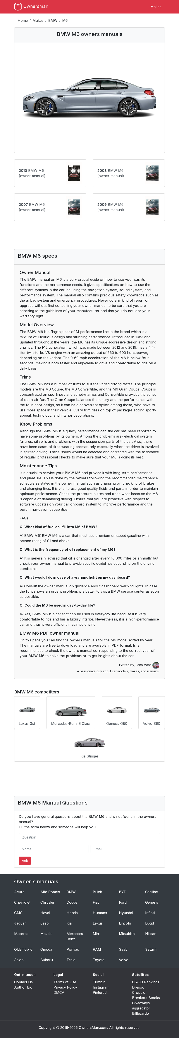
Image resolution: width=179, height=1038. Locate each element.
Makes (155, 7)
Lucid (149, 923)
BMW (52, 20)
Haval (45, 913)
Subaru (46, 960)
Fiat (96, 902)
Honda (72, 913)
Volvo (123, 960)
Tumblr (99, 982)
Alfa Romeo (50, 892)
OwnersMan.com (93, 1027)
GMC (18, 913)
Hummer (100, 913)
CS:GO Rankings (145, 982)
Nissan (150, 933)
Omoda (46, 949)
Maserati (21, 933)
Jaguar (20, 923)
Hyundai (126, 913)
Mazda (46, 933)
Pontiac (73, 949)
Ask (25, 861)
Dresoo (138, 987)
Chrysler (47, 902)
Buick (97, 892)
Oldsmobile (23, 949)
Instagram (101, 987)
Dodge (72, 902)
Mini (96, 933)
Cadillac (151, 892)
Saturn (151, 949)
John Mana (144, 665)
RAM (97, 949)
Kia (69, 923)
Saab (123, 949)
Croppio (138, 992)
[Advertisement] (96, 235)
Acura (19, 892)
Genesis (151, 902)
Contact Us (23, 982)
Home (23, 20)
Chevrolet (22, 902)
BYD (122, 892)
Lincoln (125, 923)
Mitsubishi (127, 933)
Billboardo (140, 1013)
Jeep (44, 923)
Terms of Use (64, 982)
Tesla (71, 960)
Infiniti (150, 913)
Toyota (98, 960)
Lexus (98, 923)
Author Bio (23, 987)
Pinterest (100, 992)
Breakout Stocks (146, 998)
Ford (123, 902)
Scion (19, 960)
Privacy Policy (65, 987)
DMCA (58, 992)
